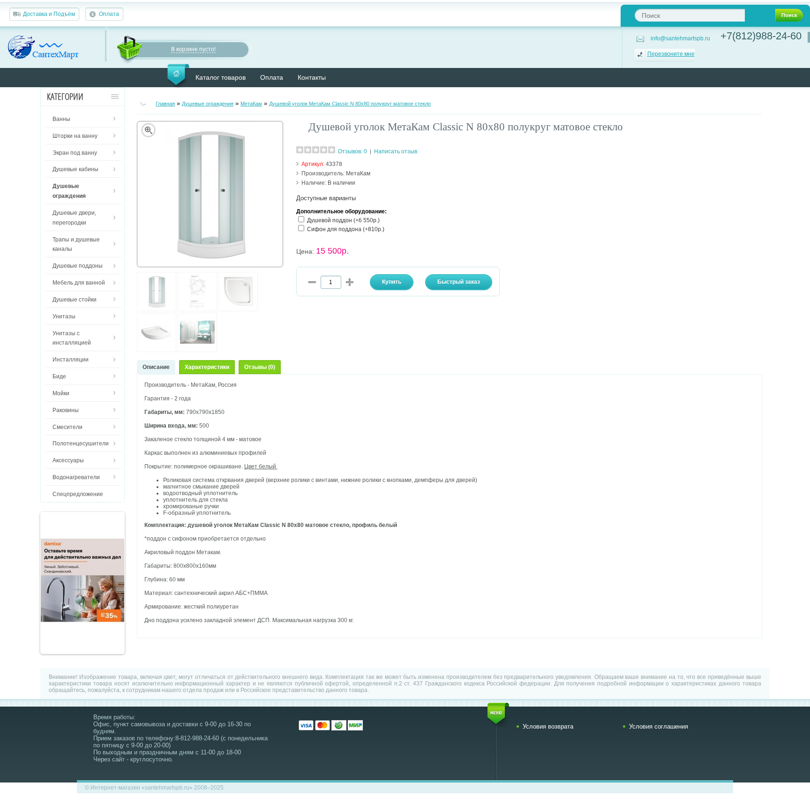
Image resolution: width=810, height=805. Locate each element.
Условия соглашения (658, 726)
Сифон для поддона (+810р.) (345, 229)
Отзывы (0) (259, 367)
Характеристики (207, 367)
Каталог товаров (220, 77)
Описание (156, 367)
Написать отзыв (395, 151)
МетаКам (251, 103)
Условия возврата (548, 726)
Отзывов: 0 (352, 151)
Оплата (109, 14)
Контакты (312, 77)
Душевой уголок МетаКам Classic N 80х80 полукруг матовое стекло (350, 103)
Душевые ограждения (207, 103)
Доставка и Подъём (49, 14)
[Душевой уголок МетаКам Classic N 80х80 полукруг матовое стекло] (156, 309)
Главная (165, 103)
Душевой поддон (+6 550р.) (343, 220)
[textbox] (690, 15)
